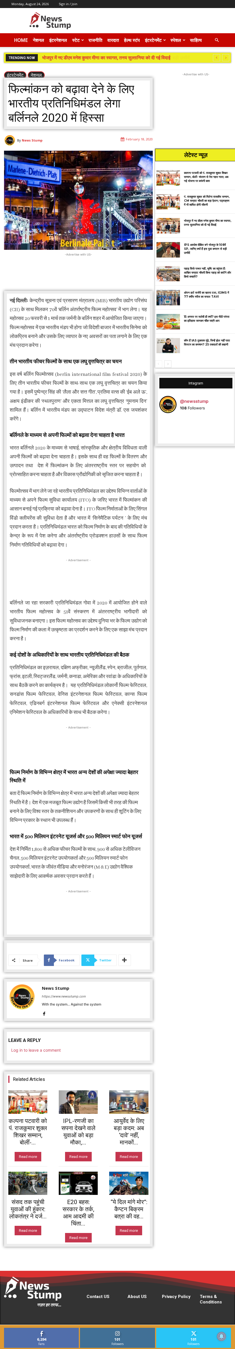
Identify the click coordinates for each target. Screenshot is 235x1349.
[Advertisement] (156, 20)
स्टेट (76, 40)
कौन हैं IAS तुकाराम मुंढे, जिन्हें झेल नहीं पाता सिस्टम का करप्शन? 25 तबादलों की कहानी (207, 342)
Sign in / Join (68, 4)
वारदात (113, 40)
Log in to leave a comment (36, 1050)
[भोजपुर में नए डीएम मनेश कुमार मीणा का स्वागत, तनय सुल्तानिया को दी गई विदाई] (168, 225)
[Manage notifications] (221, 1336)
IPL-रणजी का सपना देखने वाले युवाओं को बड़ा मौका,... (78, 1132)
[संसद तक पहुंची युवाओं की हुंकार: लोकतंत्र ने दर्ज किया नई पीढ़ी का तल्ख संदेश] (27, 1183)
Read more (28, 1156)
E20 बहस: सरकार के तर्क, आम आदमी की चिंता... (78, 1213)
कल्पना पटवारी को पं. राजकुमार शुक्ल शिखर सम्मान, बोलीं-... (28, 1132)
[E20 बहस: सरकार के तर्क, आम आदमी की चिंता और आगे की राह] (78, 1183)
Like (41, 1330)
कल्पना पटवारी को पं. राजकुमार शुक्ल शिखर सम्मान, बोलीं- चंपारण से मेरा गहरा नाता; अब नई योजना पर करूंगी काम (206, 177)
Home (21, 40)
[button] (217, 40)
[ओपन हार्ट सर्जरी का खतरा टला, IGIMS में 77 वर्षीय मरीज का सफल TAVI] (168, 297)
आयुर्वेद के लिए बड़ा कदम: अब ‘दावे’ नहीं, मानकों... (129, 1132)
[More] (124, 960)
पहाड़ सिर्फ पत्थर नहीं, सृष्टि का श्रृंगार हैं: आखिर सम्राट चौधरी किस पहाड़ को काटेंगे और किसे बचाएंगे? (207, 272)
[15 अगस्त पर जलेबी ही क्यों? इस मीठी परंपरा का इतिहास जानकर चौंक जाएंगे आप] (168, 321)
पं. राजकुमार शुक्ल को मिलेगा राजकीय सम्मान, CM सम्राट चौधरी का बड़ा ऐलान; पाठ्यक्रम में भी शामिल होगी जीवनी (207, 201)
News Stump (32, 140)
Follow (117, 1330)
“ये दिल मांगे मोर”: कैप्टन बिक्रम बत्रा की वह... (129, 1209)
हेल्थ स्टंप (132, 40)
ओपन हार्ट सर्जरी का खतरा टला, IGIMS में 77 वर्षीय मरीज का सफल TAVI (206, 295)
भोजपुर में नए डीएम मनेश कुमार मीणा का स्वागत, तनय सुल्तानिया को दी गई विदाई (207, 223)
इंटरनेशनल (58, 40)
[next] (225, 57)
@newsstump (194, 401)
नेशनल (38, 40)
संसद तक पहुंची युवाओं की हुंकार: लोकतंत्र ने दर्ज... (28, 1209)
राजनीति (95, 40)
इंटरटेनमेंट (153, 40)
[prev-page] (158, 364)
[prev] (216, 57)
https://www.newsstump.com (64, 996)
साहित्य (196, 40)
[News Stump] (10, 140)
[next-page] (167, 364)
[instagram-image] (171, 430)
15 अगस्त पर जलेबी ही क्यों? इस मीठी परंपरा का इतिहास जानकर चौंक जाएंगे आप (206, 319)
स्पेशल (176, 40)
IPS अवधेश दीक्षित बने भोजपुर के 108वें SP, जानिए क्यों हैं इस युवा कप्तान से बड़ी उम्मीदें (113, 57)
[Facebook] (44, 1012)
